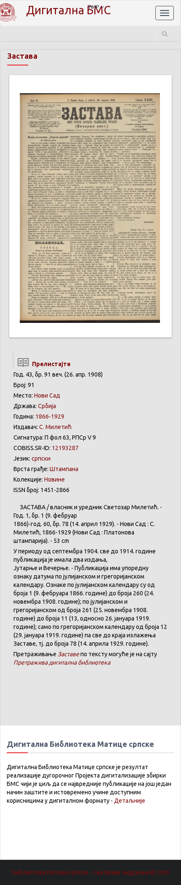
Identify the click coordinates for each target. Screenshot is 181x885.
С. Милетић (55, 427)
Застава (22, 56)
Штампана (64, 469)
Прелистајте (50, 364)
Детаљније (129, 800)
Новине (54, 479)
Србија (47, 406)
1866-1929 (49, 416)
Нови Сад (47, 395)
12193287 (65, 448)
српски (41, 458)
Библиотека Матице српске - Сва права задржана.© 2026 (91, 872)
